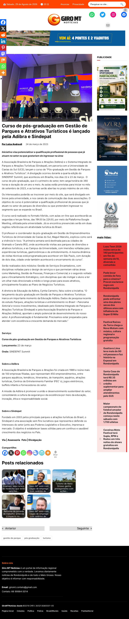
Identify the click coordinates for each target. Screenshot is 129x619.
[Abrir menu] (125, 10)
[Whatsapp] (23, 453)
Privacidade (78, 4)
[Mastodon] (3, 54)
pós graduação (31, 538)
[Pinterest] (17, 453)
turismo (47, 538)
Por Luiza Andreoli (12, 144)
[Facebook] (5, 453)
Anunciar (65, 4)
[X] (11, 453)
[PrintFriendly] (42, 453)
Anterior (10, 528)
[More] (48, 453)
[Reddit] (3, 35)
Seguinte (83, 528)
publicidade (104, 57)
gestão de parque (12, 538)
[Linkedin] (3, 41)
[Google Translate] (35, 453)
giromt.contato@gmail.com (23, 587)
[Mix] (3, 60)
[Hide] (1, 79)
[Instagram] (29, 453)
